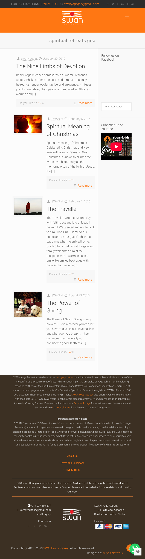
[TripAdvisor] (132, 4)
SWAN (55, 119)
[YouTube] (118, 4)
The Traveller (62, 209)
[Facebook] (108, 4)
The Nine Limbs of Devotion (50, 66)
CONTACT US (48, 4)
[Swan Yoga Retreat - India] (72, 518)
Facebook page (82, 403)
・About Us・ (72, 455)
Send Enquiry (43, 514)
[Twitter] (113, 4)
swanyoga (27, 58)
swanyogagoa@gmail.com (81, 4)
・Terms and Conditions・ (72, 462)
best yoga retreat (65, 377)
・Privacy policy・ (72, 469)
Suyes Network (113, 553)
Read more (85, 103)
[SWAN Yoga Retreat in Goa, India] (72, 20)
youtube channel (61, 407)
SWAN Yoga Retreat (82, 394)
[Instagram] (127, 4)
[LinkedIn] (122, 4)
